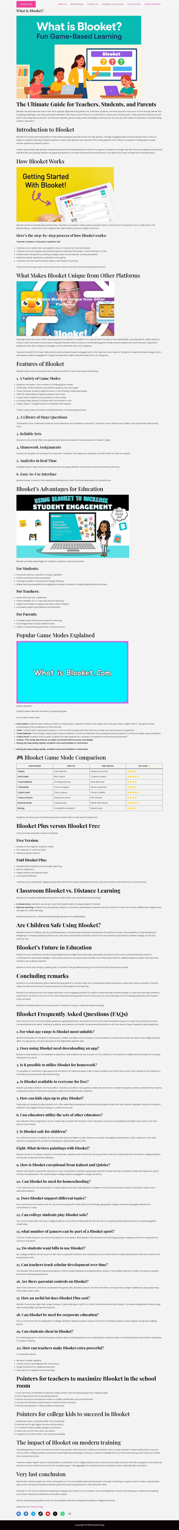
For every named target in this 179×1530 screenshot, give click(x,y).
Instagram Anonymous (113, 4)
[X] (55, 1514)
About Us (62, 4)
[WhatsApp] (62, 1514)
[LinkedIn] (26, 1514)
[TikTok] (40, 1514)
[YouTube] (48, 1514)
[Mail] (70, 1514)
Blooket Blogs (76, 4)
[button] (26, 4)
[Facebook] (18, 1514)
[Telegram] (33, 1514)
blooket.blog (37, 1506)
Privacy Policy (134, 4)
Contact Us (92, 4)
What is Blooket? (153, 4)
